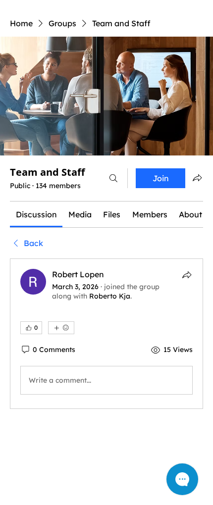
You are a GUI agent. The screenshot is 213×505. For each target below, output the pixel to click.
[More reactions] (61, 327)
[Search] (113, 178)
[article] (106, 333)
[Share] (187, 275)
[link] (36, 214)
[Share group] (197, 178)
